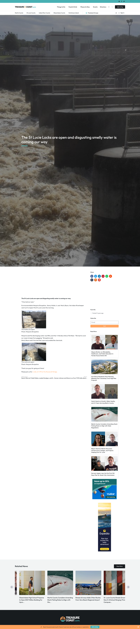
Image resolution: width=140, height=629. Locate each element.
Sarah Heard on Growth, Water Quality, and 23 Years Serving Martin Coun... (26, 600)
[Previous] (11, 587)
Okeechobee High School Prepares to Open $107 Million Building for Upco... (111, 600)
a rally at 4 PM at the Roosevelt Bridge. (44, 372)
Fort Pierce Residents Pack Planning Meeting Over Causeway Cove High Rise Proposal (103, 378)
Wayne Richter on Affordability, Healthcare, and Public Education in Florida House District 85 (102, 353)
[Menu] (109, 7)
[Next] (128, 587)
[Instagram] (122, 1)
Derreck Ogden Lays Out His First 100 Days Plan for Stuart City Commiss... (83, 600)
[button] (116, 13)
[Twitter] (124, 1)
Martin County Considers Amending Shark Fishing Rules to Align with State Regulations (104, 426)
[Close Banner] (138, 627)
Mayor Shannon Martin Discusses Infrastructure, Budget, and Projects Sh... (56, 600)
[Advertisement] (54, 284)
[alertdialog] (70, 627)
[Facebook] (119, 1)
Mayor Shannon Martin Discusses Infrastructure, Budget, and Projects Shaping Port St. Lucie (102, 450)
